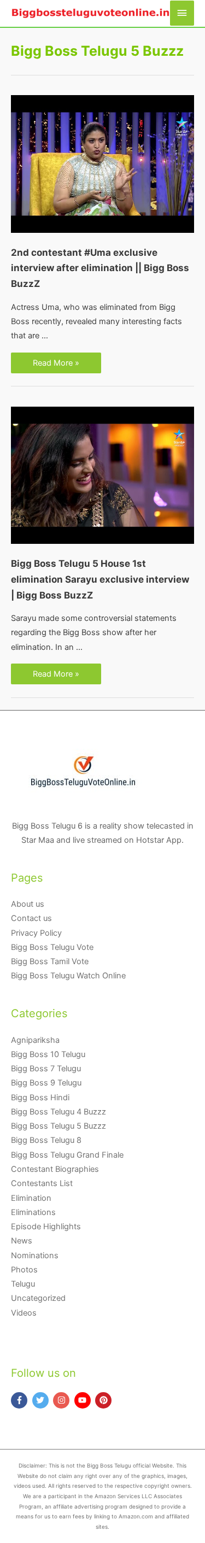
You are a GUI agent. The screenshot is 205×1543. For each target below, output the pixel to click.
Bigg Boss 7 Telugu (46, 1068)
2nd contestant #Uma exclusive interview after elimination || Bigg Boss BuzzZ (100, 268)
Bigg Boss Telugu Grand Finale (67, 1155)
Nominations (34, 1255)
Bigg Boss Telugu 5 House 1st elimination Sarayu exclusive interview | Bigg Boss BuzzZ (100, 579)
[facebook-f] (20, 1400)
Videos (24, 1313)
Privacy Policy (36, 933)
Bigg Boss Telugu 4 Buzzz (58, 1112)
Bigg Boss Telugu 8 (46, 1140)
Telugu (23, 1284)
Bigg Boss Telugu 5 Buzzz (58, 1126)
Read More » (55, 363)
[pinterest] (104, 1400)
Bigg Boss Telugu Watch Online (68, 976)
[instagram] (62, 1400)
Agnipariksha (35, 1040)
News (21, 1241)
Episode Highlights (46, 1226)
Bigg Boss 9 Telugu (46, 1083)
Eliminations (33, 1212)
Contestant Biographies (55, 1169)
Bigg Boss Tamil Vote (50, 961)
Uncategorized (38, 1298)
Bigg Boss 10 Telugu (48, 1054)
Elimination (31, 1198)
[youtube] (83, 1400)
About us (27, 904)
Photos (24, 1270)
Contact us (31, 918)
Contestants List (42, 1183)
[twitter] (41, 1400)
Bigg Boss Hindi (40, 1097)
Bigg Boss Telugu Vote (52, 947)
